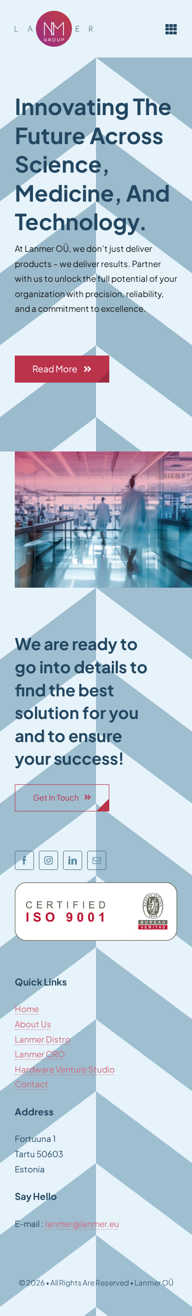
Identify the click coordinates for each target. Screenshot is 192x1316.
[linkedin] (72, 860)
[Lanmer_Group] (54, 14)
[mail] (96, 860)
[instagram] (48, 860)
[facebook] (24, 860)
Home (27, 1008)
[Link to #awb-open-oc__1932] (171, 29)
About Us (33, 1023)
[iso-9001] (96, 886)
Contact (31, 1083)
